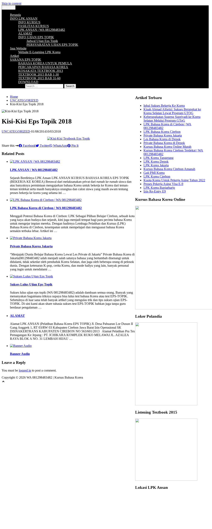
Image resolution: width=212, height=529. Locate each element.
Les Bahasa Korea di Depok (162, 139)
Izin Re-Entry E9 (154, 191)
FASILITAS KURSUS (33, 26)
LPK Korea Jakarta (156, 165)
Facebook (29, 145)
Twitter (44, 145)
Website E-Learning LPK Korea (39, 52)
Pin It (74, 145)
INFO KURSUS (29, 22)
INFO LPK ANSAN (23, 18)
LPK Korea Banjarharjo (159, 187)
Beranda (15, 15)
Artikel (14, 56)
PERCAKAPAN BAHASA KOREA (43, 67)
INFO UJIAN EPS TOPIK (36, 37)
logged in (25, 370)
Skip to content (11, 3)
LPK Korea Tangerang (158, 158)
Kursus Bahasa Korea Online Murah (167, 146)
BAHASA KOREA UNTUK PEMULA (45, 63)
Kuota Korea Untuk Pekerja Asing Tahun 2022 (174, 180)
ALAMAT (25, 33)
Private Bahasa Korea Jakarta (31, 246)
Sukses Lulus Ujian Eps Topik (31, 284)
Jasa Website (18, 48)
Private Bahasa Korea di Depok (164, 143)
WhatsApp (59, 145)
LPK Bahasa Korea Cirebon (162, 131)
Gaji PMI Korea (154, 172)
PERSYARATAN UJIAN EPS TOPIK (52, 44)
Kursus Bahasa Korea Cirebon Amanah (169, 169)
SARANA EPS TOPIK (25, 59)
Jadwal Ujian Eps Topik (42, 41)
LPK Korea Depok (156, 161)
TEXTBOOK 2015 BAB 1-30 (38, 74)
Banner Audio (20, 354)
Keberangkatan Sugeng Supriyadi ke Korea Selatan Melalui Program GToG (171, 118)
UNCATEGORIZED (24, 100)
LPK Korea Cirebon (156, 176)
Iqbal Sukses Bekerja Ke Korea (164, 105)
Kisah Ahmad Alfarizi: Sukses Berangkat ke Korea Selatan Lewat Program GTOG (172, 111)
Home (14, 96)
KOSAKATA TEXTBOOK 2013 (40, 71)
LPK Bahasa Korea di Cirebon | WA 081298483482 (46, 208)
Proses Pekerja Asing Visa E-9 (163, 184)
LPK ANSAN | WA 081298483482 (41, 29)
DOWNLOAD (28, 82)
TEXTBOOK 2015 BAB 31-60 (39, 78)
